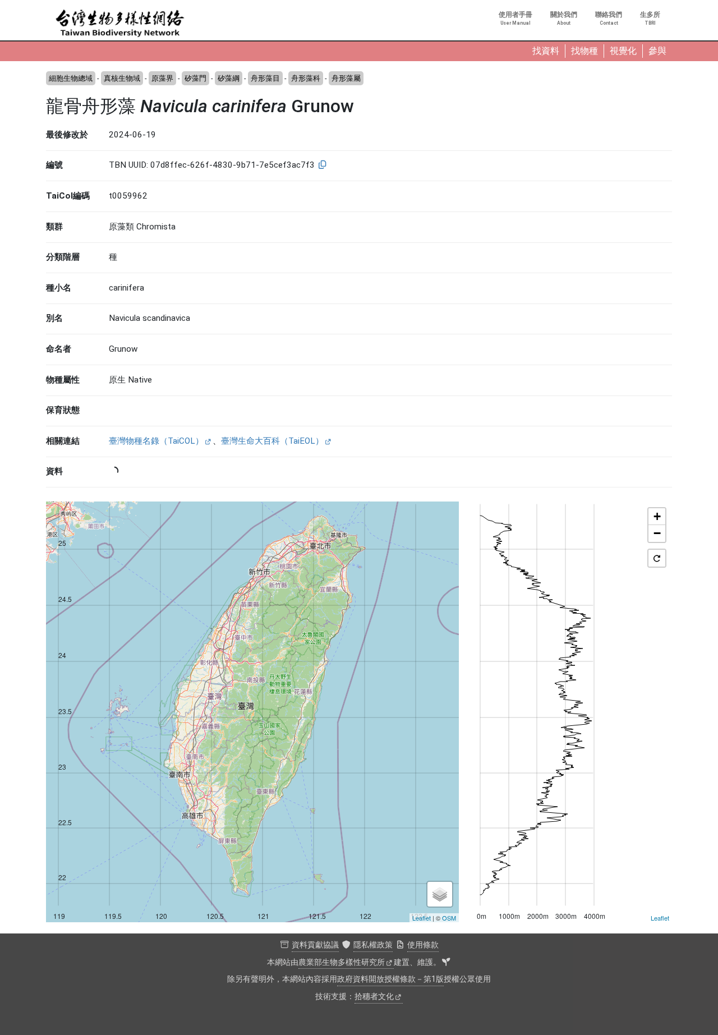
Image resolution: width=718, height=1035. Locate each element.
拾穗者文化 (374, 996)
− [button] (657, 533)
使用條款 (423, 945)
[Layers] (439, 894)
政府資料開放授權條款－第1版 (390, 979)
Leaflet (421, 917)
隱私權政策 (373, 945)
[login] (446, 962)
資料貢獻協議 (315, 945)
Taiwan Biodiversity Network (120, 23)
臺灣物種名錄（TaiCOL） (156, 441)
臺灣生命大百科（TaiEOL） (272, 441)
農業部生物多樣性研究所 (341, 962)
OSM (449, 917)
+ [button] (657, 516)
